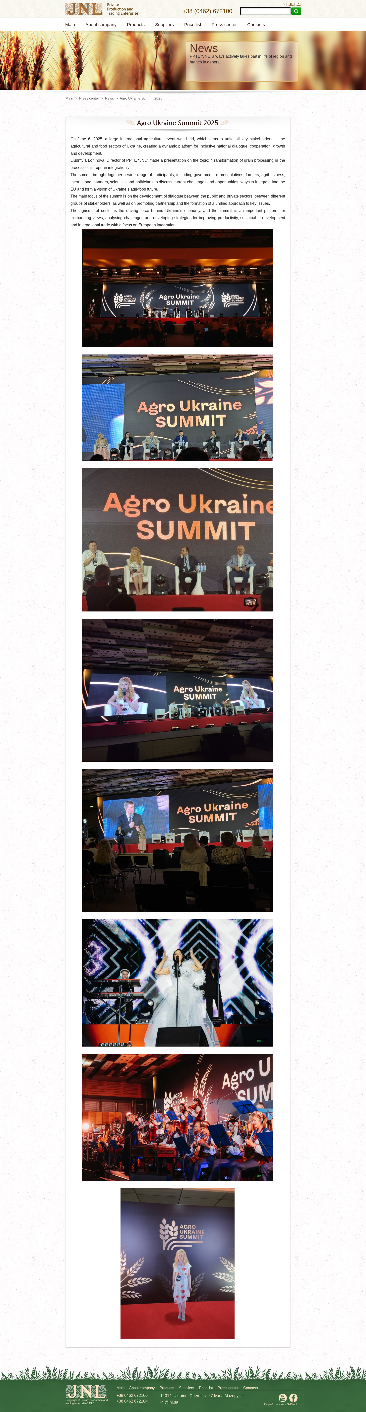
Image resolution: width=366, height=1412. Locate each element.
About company (101, 24)
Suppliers (164, 24)
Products (136, 24)
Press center (224, 24)
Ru (299, 4)
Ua (291, 4)
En (283, 4)
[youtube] (283, 1401)
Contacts (256, 24)
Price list (192, 24)
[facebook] (293, 1401)
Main (70, 24)
